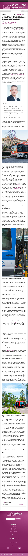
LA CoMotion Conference (20, 29)
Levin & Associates (13, 542)
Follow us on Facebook (8, 548)
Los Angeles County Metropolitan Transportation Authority (12, 24)
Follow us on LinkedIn (14, 548)
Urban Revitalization (14, 531)
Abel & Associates (13, 540)
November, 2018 (19, 14)
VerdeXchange (14, 544)
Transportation (4, 22)
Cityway (18, 184)
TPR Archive (13, 526)
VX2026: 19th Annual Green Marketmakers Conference (14, 536)
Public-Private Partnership (7, 23)
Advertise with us (21, 504)
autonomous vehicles (12, 22)
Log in (4, 502)
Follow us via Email (19, 548)
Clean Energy (13, 528)
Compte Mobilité (16, 188)
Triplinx (19, 187)
